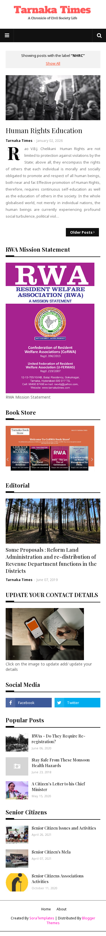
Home (46, 909)
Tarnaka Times (19, 140)
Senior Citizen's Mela (51, 852)
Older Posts (81, 232)
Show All (53, 63)
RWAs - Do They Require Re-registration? (58, 738)
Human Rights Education (44, 130)
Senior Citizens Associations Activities (58, 878)
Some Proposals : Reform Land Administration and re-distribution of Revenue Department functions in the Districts (51, 560)
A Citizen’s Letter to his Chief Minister (58, 786)
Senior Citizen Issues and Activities (64, 828)
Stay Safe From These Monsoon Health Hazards (61, 762)
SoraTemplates (41, 918)
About (61, 909)
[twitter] (78, 702)
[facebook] (29, 702)
